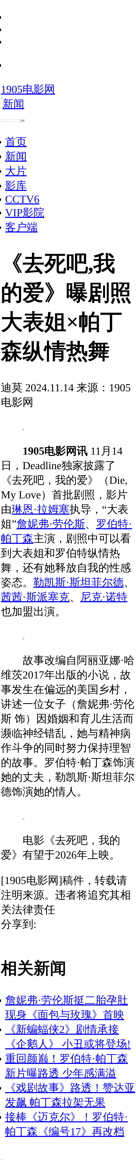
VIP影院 (24, 213)
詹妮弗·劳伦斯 (50, 524)
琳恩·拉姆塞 (40, 509)
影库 (16, 186)
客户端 (21, 227)
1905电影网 (28, 89)
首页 (16, 142)
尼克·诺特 (103, 597)
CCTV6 (22, 199)
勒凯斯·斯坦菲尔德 (78, 582)
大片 (16, 171)
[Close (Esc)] (2, 1159)
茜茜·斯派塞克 (35, 597)
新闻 (16, 156)
